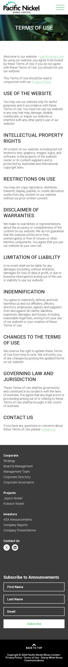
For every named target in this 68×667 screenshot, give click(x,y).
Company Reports (15, 525)
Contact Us (11, 541)
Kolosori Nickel (13, 503)
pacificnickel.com (52, 56)
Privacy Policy (41, 82)
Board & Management (18, 466)
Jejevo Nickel (12, 498)
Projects (9, 493)
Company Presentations (19, 530)
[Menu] (60, 7)
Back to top (34, 648)
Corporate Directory (17, 477)
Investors (10, 514)
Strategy (9, 461)
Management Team (16, 471)
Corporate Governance (18, 482)
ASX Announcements (17, 519)
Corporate (10, 455)
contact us (48, 429)
